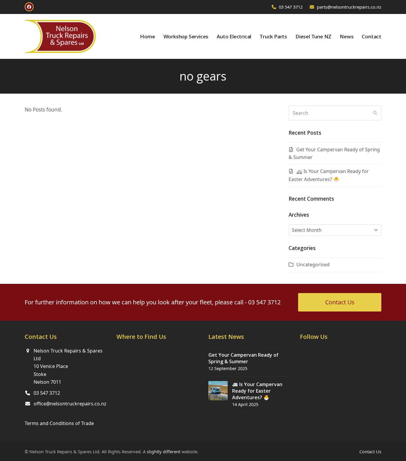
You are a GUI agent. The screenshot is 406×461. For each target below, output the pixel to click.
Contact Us (370, 451)
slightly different (163, 451)
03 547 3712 (291, 7)
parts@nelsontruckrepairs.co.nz (349, 7)
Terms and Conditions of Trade (59, 423)
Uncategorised (313, 264)
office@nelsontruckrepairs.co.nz (70, 403)
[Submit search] (375, 113)
